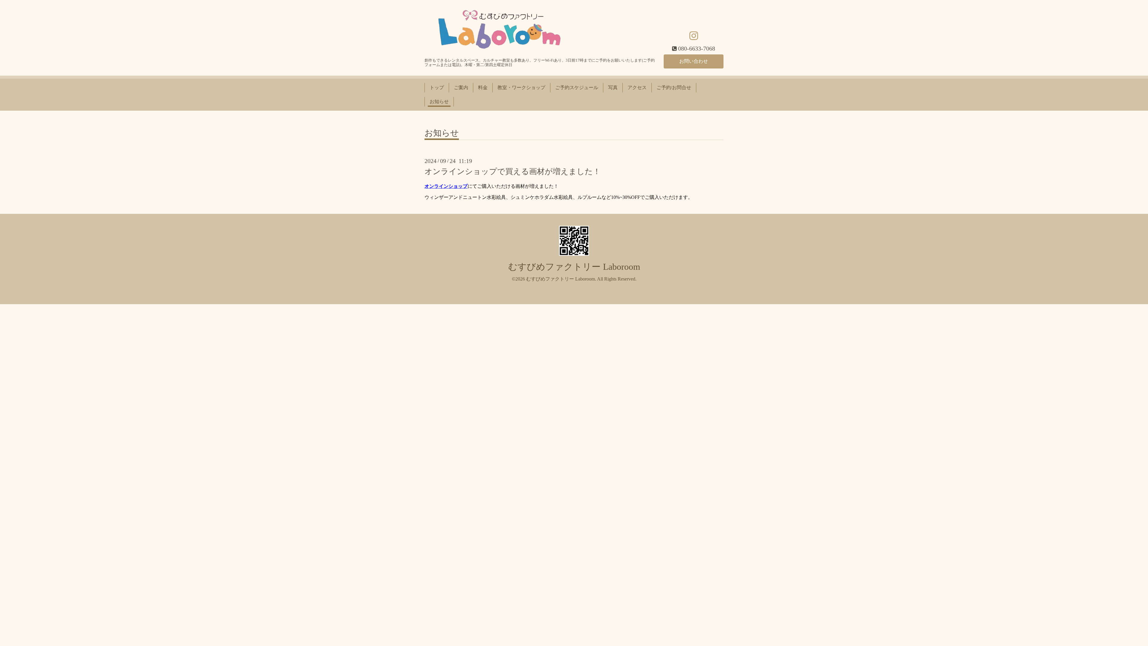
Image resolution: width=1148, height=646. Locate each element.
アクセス (637, 87)
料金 (483, 87)
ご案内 (461, 87)
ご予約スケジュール (576, 87)
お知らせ (439, 101)
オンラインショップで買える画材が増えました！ (513, 171)
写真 (613, 87)
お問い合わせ (693, 61)
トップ (437, 87)
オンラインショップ (446, 186)
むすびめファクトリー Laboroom (574, 267)
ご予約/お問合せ (674, 87)
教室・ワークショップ (521, 87)
